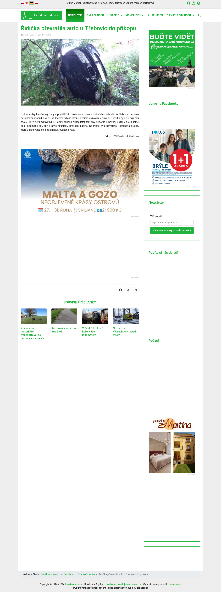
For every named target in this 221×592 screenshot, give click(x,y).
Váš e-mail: (156, 216)
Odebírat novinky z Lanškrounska (172, 230)
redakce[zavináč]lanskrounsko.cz (124, 584)
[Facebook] (120, 290)
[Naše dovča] (80, 182)
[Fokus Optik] (172, 157)
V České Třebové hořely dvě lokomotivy (92, 332)
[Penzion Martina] (172, 444)
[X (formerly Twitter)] (128, 290)
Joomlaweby (174, 584)
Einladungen (95, 15)
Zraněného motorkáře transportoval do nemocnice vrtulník (32, 333)
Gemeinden (133, 15)
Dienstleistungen (179, 15)
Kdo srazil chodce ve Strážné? (64, 330)
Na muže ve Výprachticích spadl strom (124, 332)
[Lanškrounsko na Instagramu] (193, 3)
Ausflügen (155, 15)
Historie (113, 15)
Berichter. (75, 15)
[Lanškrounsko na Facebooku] (188, 3)
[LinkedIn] (136, 290)
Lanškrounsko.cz (74, 584)
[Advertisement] (80, 254)
